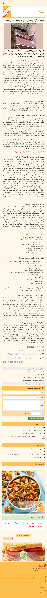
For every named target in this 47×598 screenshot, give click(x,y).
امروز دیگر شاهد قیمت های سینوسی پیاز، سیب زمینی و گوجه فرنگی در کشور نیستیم (24, 455)
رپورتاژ (31, 353)
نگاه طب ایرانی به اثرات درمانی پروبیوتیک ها (34, 377)
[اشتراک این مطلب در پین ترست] (11, 362)
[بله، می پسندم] (19, 357)
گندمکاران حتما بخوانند (39, 457)
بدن (28, 523)
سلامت (32, 526)
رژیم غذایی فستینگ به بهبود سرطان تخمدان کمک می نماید (31, 433)
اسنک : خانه (8, 538)
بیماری (17, 353)
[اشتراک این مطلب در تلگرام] (22, 362)
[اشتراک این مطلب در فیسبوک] (18, 362)
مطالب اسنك (43, 593)
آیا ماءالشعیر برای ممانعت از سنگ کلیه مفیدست (33, 380)
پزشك (10, 353)
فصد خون (37, 101)
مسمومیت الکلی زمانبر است (37, 374)
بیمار (24, 353)
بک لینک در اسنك (41, 587)
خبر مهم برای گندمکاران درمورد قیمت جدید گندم (33, 431)
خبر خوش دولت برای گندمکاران (37, 452)
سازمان (8, 523)
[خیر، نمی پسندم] (10, 357)
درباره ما (44, 585)
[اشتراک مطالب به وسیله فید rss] (4, 362)
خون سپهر (30, 60)
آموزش (39, 526)
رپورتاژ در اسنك (42, 590)
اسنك (41, 12)
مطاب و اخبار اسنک (23, 535)
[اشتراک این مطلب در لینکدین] (8, 362)
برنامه (15, 523)
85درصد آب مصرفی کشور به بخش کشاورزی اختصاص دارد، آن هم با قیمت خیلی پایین (25, 428)
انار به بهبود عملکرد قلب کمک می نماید (35, 372)
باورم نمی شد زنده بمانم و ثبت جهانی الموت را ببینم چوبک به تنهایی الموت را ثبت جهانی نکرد (24, 437)
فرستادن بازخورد (35, 418)
